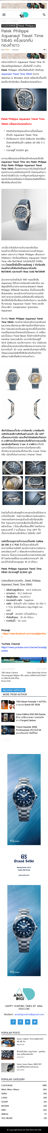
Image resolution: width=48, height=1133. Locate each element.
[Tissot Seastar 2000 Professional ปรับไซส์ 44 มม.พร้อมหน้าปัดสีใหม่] (8, 730)
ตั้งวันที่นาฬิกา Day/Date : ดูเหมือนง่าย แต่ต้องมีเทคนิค (31, 1053)
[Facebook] (13, 1022)
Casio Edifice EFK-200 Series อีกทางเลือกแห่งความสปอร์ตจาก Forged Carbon (31, 717)
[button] (44, 14)
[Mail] (27, 1022)
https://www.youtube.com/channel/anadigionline (24, 648)
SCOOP (4, 1101)
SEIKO (4, 1093)
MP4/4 (7, 50)
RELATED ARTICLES (13, 690)
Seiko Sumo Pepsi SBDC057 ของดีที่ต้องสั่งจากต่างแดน (29, 1065)
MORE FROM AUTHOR (15, 694)
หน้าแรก (4, 21)
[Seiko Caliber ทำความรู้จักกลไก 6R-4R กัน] (8, 1042)
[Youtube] (34, 1022)
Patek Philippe (26, 25)
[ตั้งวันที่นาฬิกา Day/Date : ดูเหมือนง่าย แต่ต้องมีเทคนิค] (7, 1055)
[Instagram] (20, 1022)
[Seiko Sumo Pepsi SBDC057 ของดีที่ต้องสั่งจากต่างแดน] (8, 1067)
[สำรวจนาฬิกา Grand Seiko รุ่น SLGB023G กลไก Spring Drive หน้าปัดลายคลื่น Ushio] (24, 865)
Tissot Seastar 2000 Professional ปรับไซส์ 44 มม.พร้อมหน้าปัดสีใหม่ (28, 730)
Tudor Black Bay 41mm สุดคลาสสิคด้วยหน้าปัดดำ (35, 674)
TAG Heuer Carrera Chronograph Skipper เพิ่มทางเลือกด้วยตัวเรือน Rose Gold (12, 676)
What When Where (10, 1089)
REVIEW (5, 1105)
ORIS (3, 1109)
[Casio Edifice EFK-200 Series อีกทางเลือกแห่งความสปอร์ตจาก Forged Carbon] (8, 717)
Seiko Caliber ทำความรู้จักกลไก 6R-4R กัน (30, 1040)
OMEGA (4, 1114)
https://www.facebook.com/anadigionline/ (23, 635)
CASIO (4, 1097)
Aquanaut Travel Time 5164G (16, 74)
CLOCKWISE (14, 21)
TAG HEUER (6, 1118)
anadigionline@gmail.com (29, 1014)
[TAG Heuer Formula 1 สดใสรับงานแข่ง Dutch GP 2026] (8, 704)
